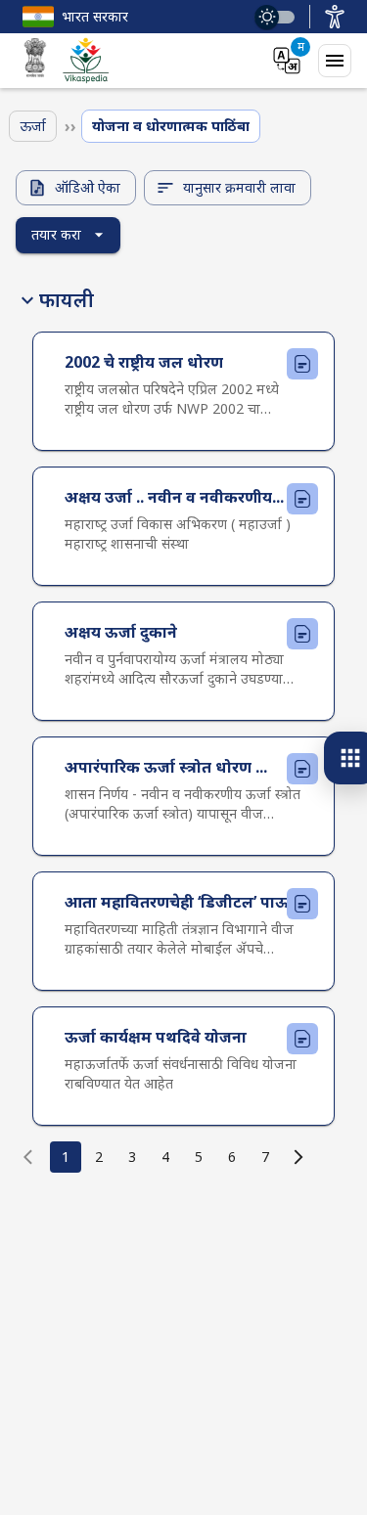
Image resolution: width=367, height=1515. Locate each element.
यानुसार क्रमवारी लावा (239, 187)
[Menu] (334, 60)
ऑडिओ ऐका (87, 187)
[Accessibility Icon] (334, 16)
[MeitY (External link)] (35, 60)
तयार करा (56, 234)
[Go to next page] (298, 1157)
